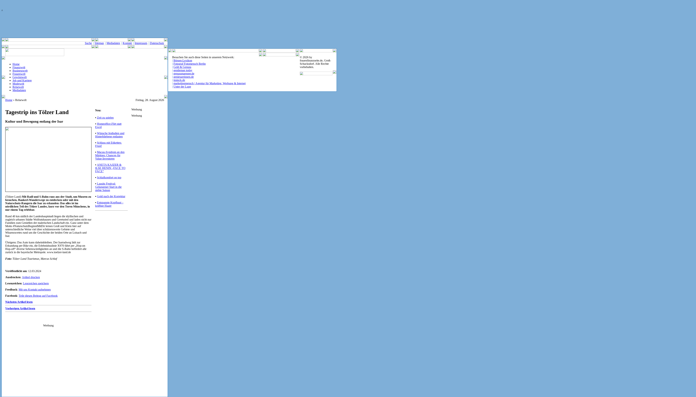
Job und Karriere (22, 80)
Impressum (141, 43)
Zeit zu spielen (105, 117)
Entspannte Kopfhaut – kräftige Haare (109, 204)
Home (16, 64)
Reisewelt (18, 87)
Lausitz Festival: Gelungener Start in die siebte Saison (108, 187)
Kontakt (127, 43)
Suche (88, 43)
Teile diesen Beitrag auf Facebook (38, 295)
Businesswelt (20, 70)
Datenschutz (157, 43)
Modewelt (18, 83)
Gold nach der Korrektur (111, 196)
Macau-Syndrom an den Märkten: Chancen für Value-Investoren (110, 155)
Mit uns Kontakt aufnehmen (35, 289)
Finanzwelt (19, 67)
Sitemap (99, 43)
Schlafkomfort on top (109, 177)
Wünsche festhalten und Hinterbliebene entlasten (109, 135)
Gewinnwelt (20, 77)
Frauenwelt (19, 73)
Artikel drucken (31, 277)
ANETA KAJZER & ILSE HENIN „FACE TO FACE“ (110, 168)
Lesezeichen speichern (36, 283)
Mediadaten (113, 43)
